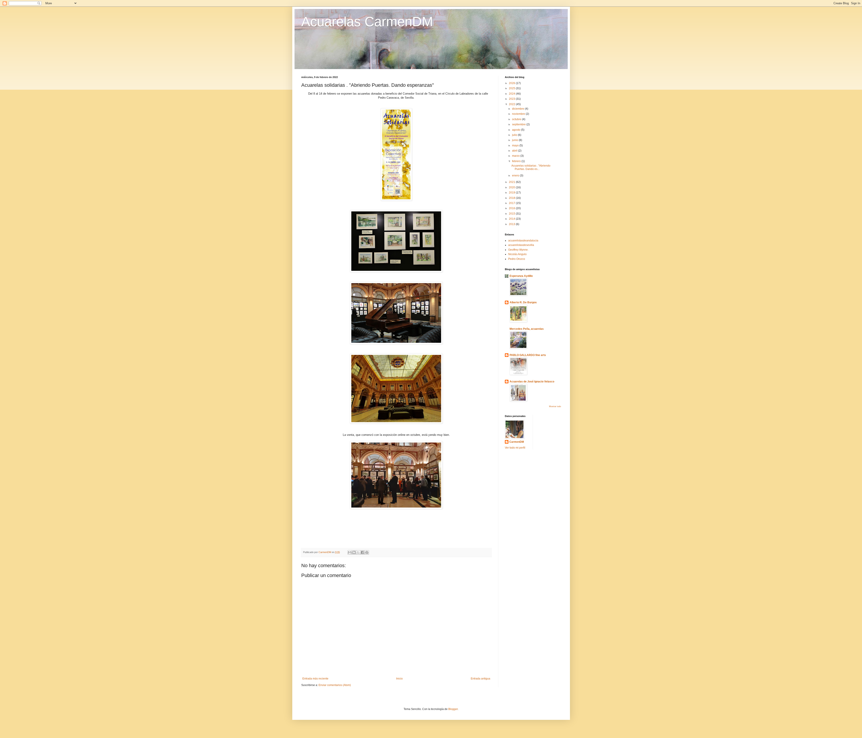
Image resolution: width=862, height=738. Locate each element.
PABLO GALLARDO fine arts (528, 355)
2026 (512, 83)
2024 (512, 93)
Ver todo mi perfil (515, 447)
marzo (516, 155)
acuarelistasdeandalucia (523, 240)
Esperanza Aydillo (521, 276)
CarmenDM (516, 441)
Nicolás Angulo (517, 254)
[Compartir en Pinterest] (367, 552)
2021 (512, 182)
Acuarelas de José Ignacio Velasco (532, 381)
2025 (512, 88)
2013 (512, 224)
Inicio (399, 678)
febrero (516, 161)
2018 (512, 198)
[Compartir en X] (358, 552)
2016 (512, 208)
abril (515, 150)
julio (515, 135)
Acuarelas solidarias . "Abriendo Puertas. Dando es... (530, 167)
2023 (512, 98)
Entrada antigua (480, 678)
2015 (512, 213)
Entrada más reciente (315, 678)
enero (516, 175)
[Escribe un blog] (354, 552)
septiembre (519, 124)
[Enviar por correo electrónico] (349, 552)
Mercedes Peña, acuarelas (527, 328)
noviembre (519, 113)
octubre (517, 119)
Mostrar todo (555, 406)
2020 (512, 187)
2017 (512, 203)
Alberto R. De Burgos (523, 302)
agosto (516, 129)
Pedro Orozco (516, 258)
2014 (512, 218)
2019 (512, 192)
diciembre (518, 108)
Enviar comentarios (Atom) (335, 685)
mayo (515, 145)
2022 (512, 104)
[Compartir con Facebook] (362, 552)
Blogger (453, 709)
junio (515, 140)
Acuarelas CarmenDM (367, 21)
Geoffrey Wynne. (518, 249)
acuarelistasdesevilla (521, 245)
